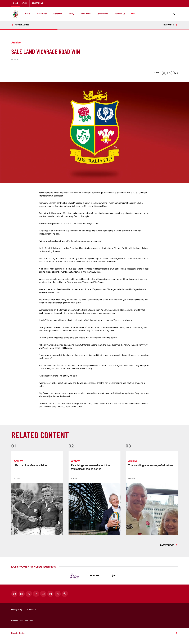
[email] (175, 73)
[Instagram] (14, 594)
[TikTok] (36, 594)
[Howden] (94, 575)
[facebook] (164, 73)
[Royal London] (74, 575)
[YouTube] (43, 594)
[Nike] (114, 575)
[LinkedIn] (50, 594)
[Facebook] (22, 594)
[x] (169, 73)
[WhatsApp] (65, 594)
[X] (29, 594)
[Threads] (58, 594)
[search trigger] (175, 14)
